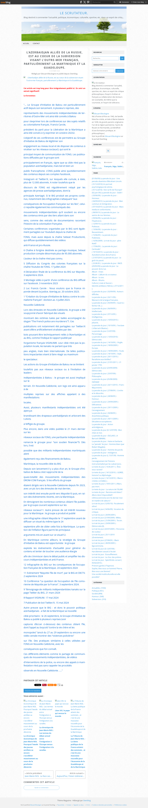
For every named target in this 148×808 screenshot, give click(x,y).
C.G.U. (88, 805)
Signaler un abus (79, 805)
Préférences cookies (121, 805)
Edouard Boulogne (112, 136)
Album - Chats (97, 272)
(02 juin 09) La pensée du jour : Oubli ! (107, 192)
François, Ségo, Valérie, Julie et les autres (121, 166)
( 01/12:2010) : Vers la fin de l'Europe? (107, 190)
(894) (97, 593)
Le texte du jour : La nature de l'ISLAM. (107, 489)
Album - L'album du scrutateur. (104, 274)
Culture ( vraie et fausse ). (102, 283)
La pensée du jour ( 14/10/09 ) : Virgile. (107, 342)
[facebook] (81, 2)
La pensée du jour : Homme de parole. (107, 450)
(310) (99, 599)
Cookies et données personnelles (102, 805)
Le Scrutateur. (74, 13)
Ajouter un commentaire (41, 787)
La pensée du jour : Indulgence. (104, 452)
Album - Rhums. (98, 280)
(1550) (99, 588)
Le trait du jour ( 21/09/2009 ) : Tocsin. (107, 520)
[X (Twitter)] (84, 2)
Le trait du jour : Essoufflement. (105, 554)
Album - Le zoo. (98, 277)
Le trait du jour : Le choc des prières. (107, 557)
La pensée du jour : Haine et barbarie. (107, 441)
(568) (98, 596)
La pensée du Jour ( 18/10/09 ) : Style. (107, 354)
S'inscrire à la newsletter (32, 691)
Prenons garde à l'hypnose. (103, 566)
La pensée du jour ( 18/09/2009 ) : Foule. (108, 351)
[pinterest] (88, 2)
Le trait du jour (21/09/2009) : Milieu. (106, 517)
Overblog (87, 800)
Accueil (26, 43)
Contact (36, 43)
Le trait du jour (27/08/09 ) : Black (105, 540)
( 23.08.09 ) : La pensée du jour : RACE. (107, 263)
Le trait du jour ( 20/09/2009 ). (104, 515)
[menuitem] (26, 43)
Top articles (60, 805)
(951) (98, 591)
